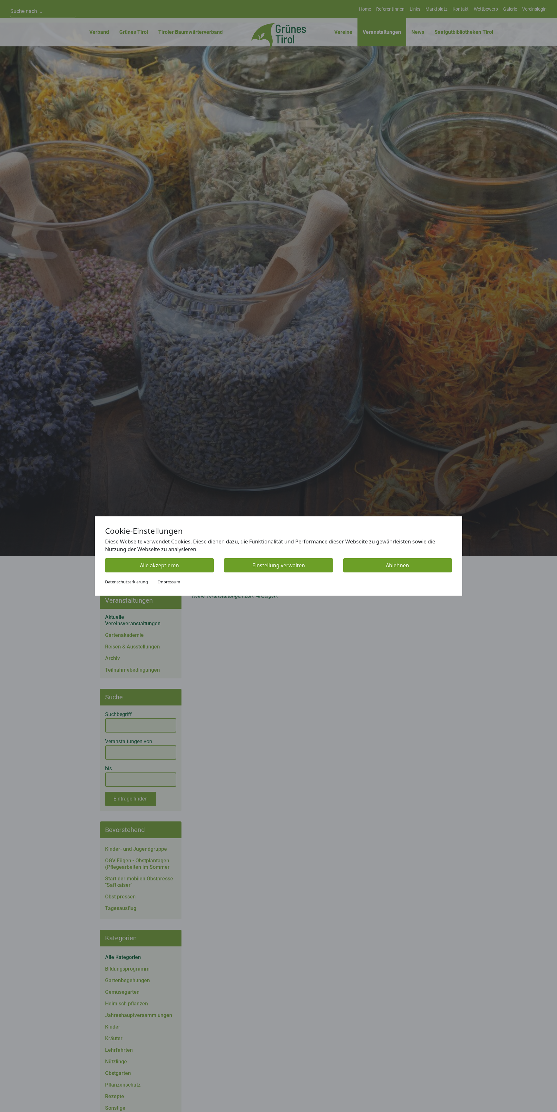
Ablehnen (397, 565)
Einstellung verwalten (278, 565)
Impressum (169, 581)
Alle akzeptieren (159, 565)
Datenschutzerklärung (126, 581)
